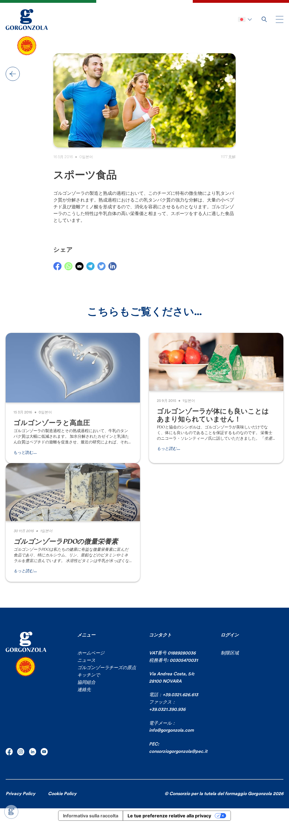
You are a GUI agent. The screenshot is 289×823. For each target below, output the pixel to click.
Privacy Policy (20, 793)
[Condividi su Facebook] (57, 266)
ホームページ (90, 653)
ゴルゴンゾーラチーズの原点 (106, 667)
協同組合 (86, 682)
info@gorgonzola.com (171, 730)
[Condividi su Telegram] (90, 266)
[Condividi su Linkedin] (112, 266)
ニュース (86, 660)
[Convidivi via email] (79, 266)
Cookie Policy (62, 793)
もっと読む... (25, 453)
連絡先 (84, 689)
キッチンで (88, 675)
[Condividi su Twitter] (101, 266)
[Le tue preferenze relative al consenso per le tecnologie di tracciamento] (11, 811)
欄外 (13, 74)
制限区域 (230, 653)
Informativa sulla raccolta (90, 815)
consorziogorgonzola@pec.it (178, 751)
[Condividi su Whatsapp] (68, 266)
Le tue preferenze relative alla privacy (169, 815)
